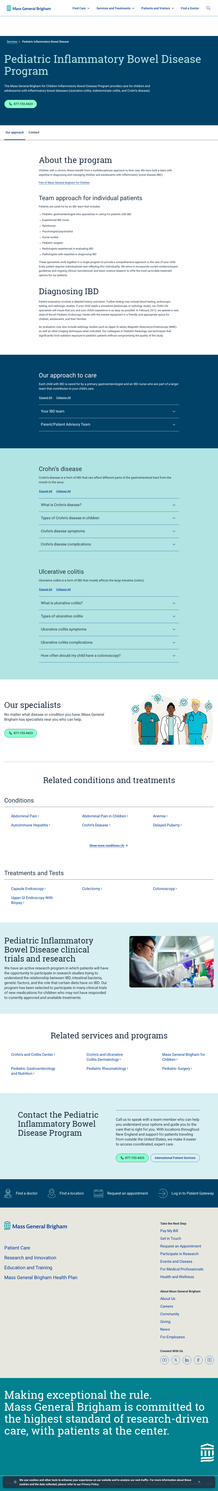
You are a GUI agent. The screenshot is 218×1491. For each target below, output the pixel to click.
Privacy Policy (90, 1484)
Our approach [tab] (15, 132)
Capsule (27, 889)
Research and (30, 1258)
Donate (186, 8)
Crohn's (95, 825)
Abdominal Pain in (104, 816)
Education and (28, 1267)
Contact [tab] (34, 132)
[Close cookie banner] (199, 1482)
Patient (17, 1248)
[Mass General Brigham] (35, 1229)
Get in (170, 1238)
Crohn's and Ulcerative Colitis (105, 1057)
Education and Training (73, 8)
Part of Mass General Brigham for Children (64, 182)
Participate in (179, 1254)
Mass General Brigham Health (40, 1277)
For (172, 1337)
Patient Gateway (163, 8)
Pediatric (106, 1068)
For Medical (181, 1269)
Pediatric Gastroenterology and (33, 1071)
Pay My (169, 1231)
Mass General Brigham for (183, 1057)
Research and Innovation (42, 8)
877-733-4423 (23, 104)
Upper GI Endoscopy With (32, 900)
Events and (176, 1261)
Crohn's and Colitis (32, 1054)
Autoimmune (29, 825)
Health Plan (13, 8)
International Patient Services (175, 1158)
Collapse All (63, 397)
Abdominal (24, 816)
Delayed (166, 825)
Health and (177, 1277)
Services (12, 41)
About (167, 1299)
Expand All (45, 397)
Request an (180, 1246)
